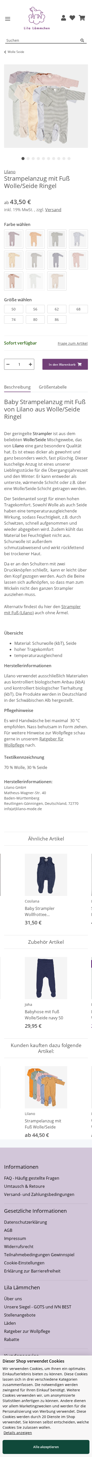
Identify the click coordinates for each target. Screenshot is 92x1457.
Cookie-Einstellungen (24, 1263)
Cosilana (32, 901)
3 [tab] (33, 158)
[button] (63, 18)
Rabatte (11, 1339)
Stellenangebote (20, 1315)
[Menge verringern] (8, 364)
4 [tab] (38, 158)
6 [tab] (48, 158)
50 (14, 309)
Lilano (30, 1113)
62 (57, 309)
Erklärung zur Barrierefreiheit (32, 1271)
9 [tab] (63, 158)
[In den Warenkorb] (8, 61)
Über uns (13, 1299)
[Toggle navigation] (7, 19)
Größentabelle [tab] (53, 387)
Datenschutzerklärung (25, 1222)
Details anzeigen (18, 1432)
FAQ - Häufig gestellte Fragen (31, 1178)
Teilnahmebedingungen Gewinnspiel (39, 1255)
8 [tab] (58, 158)
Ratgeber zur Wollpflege (27, 1331)
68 (78, 309)
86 (57, 319)
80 (35, 319)
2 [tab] (28, 158)
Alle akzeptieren (46, 1447)
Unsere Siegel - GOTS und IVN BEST (37, 1307)
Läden (10, 1323)
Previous (12, 890)
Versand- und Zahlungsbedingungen (39, 1194)
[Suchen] (83, 41)
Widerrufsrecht (18, 1246)
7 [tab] (53, 158)
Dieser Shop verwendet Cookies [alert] (33, 1361)
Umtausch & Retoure (24, 1186)
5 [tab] (43, 158)
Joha (28, 1004)
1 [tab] (23, 158)
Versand (53, 209)
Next (79, 890)
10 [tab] (69, 158)
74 (14, 319)
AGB (8, 1230)
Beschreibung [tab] (17, 387)
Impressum (15, 1238)
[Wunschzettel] (72, 18)
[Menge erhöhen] (30, 364)
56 (35, 309)
